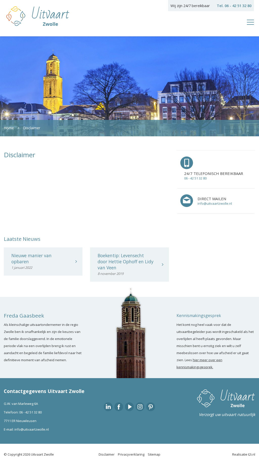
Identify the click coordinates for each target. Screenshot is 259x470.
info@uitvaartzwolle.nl (31, 429)
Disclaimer (31, 127)
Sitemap (154, 454)
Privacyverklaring (131, 454)
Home (9, 127)
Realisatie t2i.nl (243, 454)
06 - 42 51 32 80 (30, 412)
